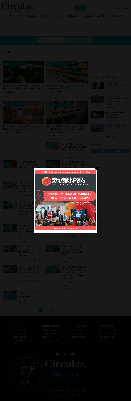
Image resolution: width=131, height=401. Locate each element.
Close (97, 168)
